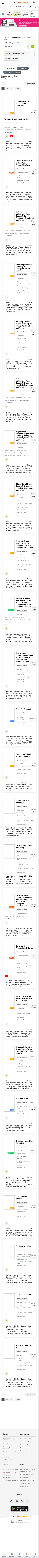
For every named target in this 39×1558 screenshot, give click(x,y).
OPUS (27, 1556)
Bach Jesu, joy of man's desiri (22, 619)
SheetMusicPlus (9, 132)
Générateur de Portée (27, 1480)
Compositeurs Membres (27, 1439)
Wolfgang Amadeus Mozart (24, 1358)
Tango (18, 766)
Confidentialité (7, 1455)
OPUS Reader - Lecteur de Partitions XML (27, 1470)
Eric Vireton (19, 1360)
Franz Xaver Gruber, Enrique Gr (24, 284)
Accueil (4, 1556)
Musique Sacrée (21, 338)
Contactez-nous (8, 1444)
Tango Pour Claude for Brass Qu (24, 769)
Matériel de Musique (12, 1480)
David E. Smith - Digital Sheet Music (24, 821)
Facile (31, 713)
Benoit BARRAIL (20, 1211)
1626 (18, 88)
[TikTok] (28, 1501)
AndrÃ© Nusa (20, 1158)
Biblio (19, 1556)
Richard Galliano (26, 766)
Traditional (19, 1254)
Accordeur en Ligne (26, 1474)
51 (11, 88)
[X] (22, 1501)
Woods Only (8, 619)
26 (7, 88)
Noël (6, 230)
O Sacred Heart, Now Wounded (24, 1142)
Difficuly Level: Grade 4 (23, 1307)
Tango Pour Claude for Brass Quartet (24, 755)
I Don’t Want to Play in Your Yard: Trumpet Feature (24, 163)
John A (30, 230)
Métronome (24, 1486)
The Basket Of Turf (24, 1294)
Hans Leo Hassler (21, 1156)
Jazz (17, 958)
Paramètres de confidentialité (7, 1459)
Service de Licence (26, 1445)
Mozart (14, 127)
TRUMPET (23, 68)
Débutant (19, 614)
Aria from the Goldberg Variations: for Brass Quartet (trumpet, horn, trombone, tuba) (24, 657)
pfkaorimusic (28, 129)
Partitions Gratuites (12, 1469)
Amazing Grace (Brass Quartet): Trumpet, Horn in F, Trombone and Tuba (24, 544)
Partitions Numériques (7, 1476)
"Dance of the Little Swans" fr (24, 1066)
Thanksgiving (20, 810)
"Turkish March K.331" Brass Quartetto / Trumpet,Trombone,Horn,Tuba (17, 110)
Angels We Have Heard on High (13, 453)
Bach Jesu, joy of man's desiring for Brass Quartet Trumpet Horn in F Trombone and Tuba (24, 602)
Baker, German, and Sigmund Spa (24, 858)
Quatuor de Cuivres (13, 72)
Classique (7, 127)
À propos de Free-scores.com (9, 1440)
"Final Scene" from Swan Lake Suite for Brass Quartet (24, 998)
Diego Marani (23, 1011)
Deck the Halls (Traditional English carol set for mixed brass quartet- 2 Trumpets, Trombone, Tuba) (24, 900)
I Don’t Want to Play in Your (23, 178)
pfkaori (21, 127)
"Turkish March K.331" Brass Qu (14, 129)
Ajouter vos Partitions (27, 1442)
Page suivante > (30, 83)
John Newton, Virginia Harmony (22, 341)
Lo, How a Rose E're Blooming (24, 846)
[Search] (32, 46)
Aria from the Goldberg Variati (24, 677)
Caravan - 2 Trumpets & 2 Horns (24, 947)
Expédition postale (11, 43)
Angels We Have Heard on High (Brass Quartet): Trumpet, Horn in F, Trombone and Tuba (25, 435)
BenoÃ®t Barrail (20, 1216)
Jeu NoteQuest (25, 1483)
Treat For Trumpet (23, 709)
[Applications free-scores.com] (3, 14)
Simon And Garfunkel (22, 1209)
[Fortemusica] (12, 1521)
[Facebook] (11, 1501)
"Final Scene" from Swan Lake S (23, 1014)
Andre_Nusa (19, 1165)
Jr (26, 813)
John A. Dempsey (24, 233)
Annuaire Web (24, 1477)
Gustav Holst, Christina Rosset (18, 230)
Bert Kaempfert (20, 717)
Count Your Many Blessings (23, 801)
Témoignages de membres (8, 1448)
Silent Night (25, 288)
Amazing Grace (26, 345)
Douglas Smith (20, 815)
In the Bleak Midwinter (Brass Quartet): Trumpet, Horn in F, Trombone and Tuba (24, 383)
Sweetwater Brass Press (23, 180)
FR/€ (36, 7)
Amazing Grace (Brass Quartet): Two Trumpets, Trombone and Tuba (25, 325)
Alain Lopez (27, 1254)
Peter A (12, 916)
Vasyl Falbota (20, 719)
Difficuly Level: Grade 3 (23, 1256)
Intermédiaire (21, 123)
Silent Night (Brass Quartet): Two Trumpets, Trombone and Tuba (25, 268)
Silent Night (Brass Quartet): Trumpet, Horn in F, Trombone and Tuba (24, 487)
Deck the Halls (20, 916)
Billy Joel (19, 1106)
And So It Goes (22, 1098)
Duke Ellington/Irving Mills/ (23, 961)
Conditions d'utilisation (10, 1452)
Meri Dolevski (20, 674)
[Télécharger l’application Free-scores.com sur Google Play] (19, 1508)
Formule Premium (25, 1448)
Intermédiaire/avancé (22, 172)
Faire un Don (24, 1451)
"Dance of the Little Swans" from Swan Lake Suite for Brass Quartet (24, 1050)
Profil (35, 1556)
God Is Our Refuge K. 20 (24, 1346)
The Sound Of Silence (21, 1197)
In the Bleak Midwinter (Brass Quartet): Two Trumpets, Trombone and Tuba (25, 216)
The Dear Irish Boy (23, 1246)
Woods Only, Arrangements (12, 622)
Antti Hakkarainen (21, 963)
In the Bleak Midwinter (11, 233)
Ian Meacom (27, 1106)
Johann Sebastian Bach (19, 617)
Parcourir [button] (11, 1556)
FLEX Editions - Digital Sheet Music (24, 1262)
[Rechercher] (30, 6)
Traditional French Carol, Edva (18, 450)
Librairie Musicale (11, 1472)
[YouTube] (17, 1501)
